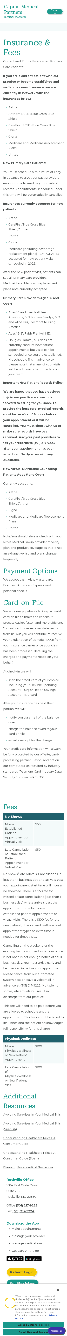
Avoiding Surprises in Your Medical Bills (32, 1114)
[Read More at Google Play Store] (33, 1258)
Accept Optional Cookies (33, 1324)
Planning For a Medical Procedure (28, 1167)
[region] (33, 1310)
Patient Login (22, 1272)
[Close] (57, 1290)
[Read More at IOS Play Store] (15, 1258)
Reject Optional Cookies (33, 1332)
